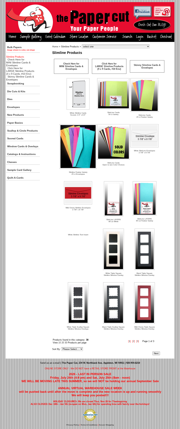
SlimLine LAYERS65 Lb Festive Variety (144, 220)
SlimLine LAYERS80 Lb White (113, 220)
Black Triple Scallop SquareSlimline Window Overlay (113, 328)
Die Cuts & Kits (16, 91)
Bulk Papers (21, 48)
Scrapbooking (15, 83)
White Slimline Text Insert (78, 235)
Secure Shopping (106, 425)
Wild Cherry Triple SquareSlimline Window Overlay (144, 328)
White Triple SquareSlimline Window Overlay (113, 274)
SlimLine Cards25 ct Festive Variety (144, 116)
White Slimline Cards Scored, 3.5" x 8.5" (78, 114)
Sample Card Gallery (19, 170)
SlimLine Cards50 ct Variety (113, 113)
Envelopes (13, 107)
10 (59, 342)
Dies (9, 99)
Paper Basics (15, 122)
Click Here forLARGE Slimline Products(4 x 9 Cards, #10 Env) (20, 71)
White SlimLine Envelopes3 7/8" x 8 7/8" (144, 152)
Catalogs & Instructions (21, 154)
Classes (12, 162)
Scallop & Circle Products (22, 130)
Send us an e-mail (50, 363)
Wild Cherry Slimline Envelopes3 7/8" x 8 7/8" (78, 209)
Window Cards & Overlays (22, 146)
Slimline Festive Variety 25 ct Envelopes (78, 173)
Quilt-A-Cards (15, 177)
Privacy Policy (72, 425)
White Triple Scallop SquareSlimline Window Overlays (78, 328)
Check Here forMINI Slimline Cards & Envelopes (18, 62)
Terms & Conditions (89, 425)
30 (66, 342)
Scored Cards (15, 138)
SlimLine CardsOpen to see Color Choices (113, 164)
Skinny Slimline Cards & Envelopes (147, 66)
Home (55, 46)
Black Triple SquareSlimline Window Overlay (144, 274)
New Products (15, 114)
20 (63, 342)
